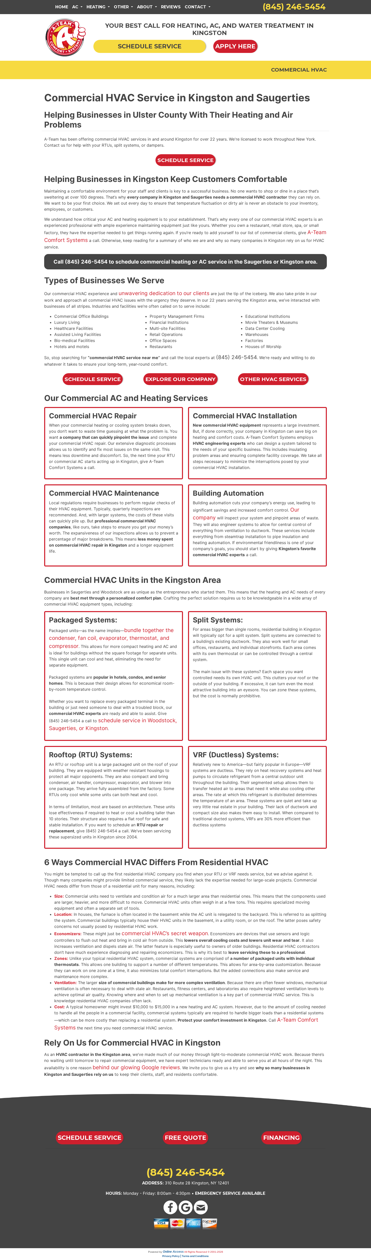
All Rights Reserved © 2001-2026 (203, 1251)
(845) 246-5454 (294, 7)
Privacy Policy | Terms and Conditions (185, 1255)
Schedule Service (185, 160)
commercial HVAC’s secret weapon (165, 933)
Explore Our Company (180, 379)
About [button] (145, 7)
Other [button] (122, 7)
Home (61, 7)
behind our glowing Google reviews (136, 1067)
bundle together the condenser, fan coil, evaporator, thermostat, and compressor (111, 638)
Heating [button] (97, 7)
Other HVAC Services (273, 379)
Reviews (171, 7)
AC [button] (76, 7)
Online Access (173, 1251)
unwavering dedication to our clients (164, 293)
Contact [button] (196, 7)
